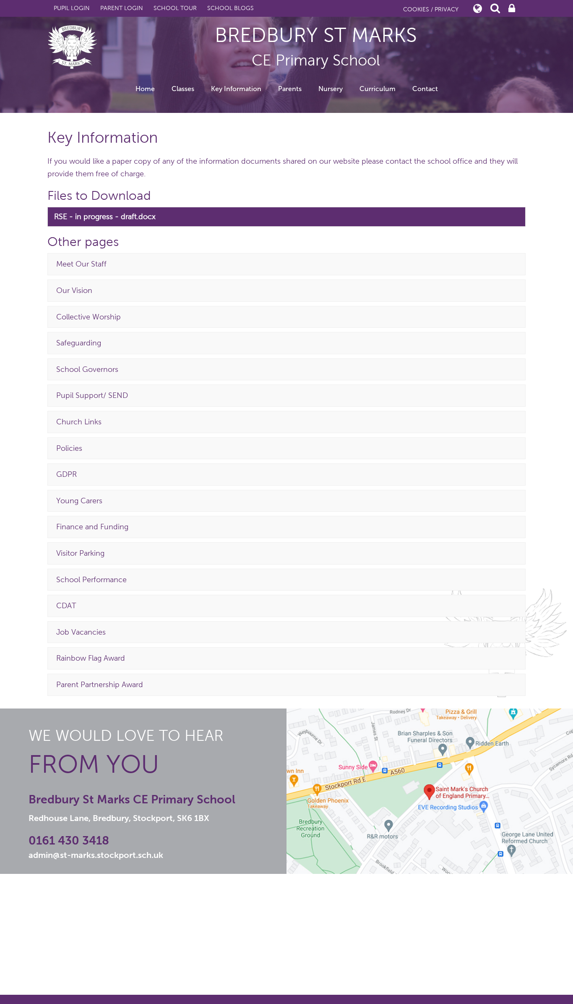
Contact (425, 89)
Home (145, 89)
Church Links (79, 422)
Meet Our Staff (81, 264)
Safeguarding (78, 343)
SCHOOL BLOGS (230, 8)
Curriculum (377, 89)
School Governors (87, 369)
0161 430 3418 (69, 840)
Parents (290, 89)
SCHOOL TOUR (175, 8)
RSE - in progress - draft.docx (105, 216)
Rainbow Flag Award (90, 658)
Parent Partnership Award (99, 684)
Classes (183, 89)
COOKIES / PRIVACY (430, 9)
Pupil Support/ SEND (92, 395)
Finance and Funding (92, 527)
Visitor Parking (80, 553)
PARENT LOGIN (121, 8)
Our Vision (74, 290)
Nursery (330, 89)
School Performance (91, 579)
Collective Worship (88, 317)
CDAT (66, 605)
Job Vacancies (81, 632)
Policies (69, 448)
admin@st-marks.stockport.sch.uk (96, 855)
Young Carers (79, 501)
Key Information (236, 89)
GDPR (66, 474)
